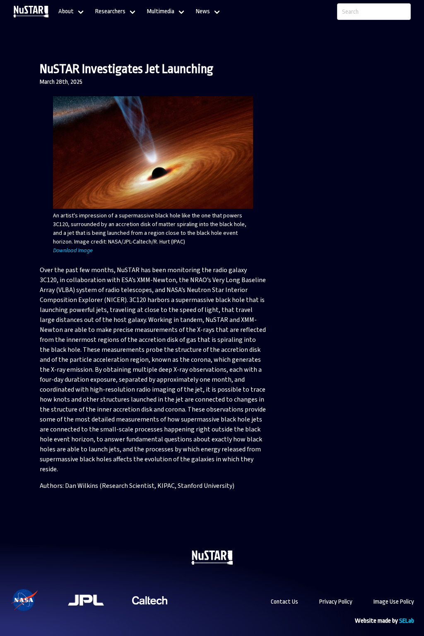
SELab (406, 620)
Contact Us (284, 601)
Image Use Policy (393, 601)
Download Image (73, 250)
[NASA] (35, 610)
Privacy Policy (335, 601)
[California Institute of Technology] (149, 610)
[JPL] (96, 610)
